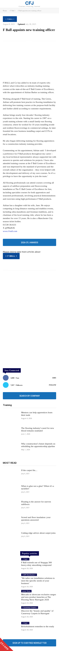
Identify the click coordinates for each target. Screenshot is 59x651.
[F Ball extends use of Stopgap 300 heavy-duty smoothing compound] (11, 564)
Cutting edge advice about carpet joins (38, 533)
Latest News (26, 591)
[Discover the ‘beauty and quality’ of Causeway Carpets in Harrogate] (11, 612)
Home (5, 10)
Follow (52, 385)
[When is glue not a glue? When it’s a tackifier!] (11, 491)
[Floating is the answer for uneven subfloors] (11, 506)
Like (54, 378)
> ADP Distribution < (29, 575)
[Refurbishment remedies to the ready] (11, 628)
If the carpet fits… (29, 470)
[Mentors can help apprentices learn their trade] (11, 417)
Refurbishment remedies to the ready (37, 626)
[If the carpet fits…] (11, 475)
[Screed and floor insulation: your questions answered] (11, 522)
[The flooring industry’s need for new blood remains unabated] (11, 433)
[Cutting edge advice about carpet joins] (11, 538)
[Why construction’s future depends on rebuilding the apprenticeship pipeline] (11, 448)
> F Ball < (12, 10)
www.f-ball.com (10, 231)
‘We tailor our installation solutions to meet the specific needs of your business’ (38, 580)
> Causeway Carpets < (29, 607)
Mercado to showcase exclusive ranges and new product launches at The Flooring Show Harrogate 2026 (38, 597)
